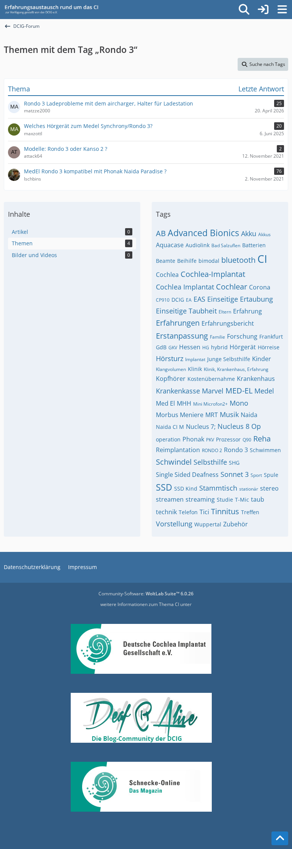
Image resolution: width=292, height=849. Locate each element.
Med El (165, 403)
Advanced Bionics (203, 233)
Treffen (250, 512)
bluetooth (238, 260)
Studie (225, 499)
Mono (239, 403)
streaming (200, 499)
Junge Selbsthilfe (228, 359)
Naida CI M (170, 426)
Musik (229, 414)
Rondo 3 (236, 450)
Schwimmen (265, 450)
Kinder (261, 359)
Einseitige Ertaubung (240, 299)
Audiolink (197, 245)
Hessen (189, 347)
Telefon (188, 512)
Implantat (195, 359)
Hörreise (268, 347)
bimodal (208, 260)
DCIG (177, 299)
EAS (199, 299)
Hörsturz (169, 358)
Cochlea (167, 274)
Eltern (225, 312)
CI (262, 258)
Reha (262, 438)
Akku (248, 233)
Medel (264, 390)
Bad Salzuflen (225, 245)
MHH (184, 403)
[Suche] (244, 9)
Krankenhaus (256, 378)
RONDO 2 (212, 450)
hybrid (219, 347)
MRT (211, 415)
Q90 (247, 439)
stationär (248, 489)
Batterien (254, 245)
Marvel (213, 390)
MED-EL (238, 390)
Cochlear (231, 286)
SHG (234, 462)
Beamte (165, 260)
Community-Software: (146, 593)
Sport (256, 475)
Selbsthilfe (210, 462)
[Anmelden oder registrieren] (263, 9)
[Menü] (282, 9)
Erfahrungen (178, 323)
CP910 (163, 300)
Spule (271, 474)
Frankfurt (271, 336)
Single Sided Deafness (187, 474)
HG (205, 347)
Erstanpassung (182, 336)
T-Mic (242, 499)
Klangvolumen (171, 369)
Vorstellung (174, 523)
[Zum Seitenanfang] (279, 838)
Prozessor (228, 439)
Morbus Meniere (179, 415)
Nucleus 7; (201, 426)
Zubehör (235, 524)
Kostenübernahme (211, 378)
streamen (170, 499)
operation (168, 439)
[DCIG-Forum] (54, 9)
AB (161, 233)
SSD (164, 487)
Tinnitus (225, 511)
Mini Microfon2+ (210, 404)
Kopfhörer (171, 378)
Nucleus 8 (233, 426)
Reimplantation (178, 450)
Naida (249, 415)
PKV (210, 439)
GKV (172, 347)
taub (257, 499)
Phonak (193, 439)
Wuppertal (207, 524)
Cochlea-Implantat (213, 274)
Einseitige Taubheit (186, 310)
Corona (259, 287)
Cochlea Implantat (185, 286)
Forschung (242, 336)
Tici (204, 512)
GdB (161, 347)
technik (166, 512)
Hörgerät (243, 347)
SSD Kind (185, 488)
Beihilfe (187, 260)
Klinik (195, 369)
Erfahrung (247, 311)
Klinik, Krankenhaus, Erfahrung (236, 369)
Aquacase (170, 245)
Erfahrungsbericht (228, 323)
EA (189, 300)
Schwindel (174, 462)
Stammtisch (218, 487)
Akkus (264, 234)
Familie (217, 337)
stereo (269, 488)
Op (256, 426)
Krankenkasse (178, 390)
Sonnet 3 (235, 474)
